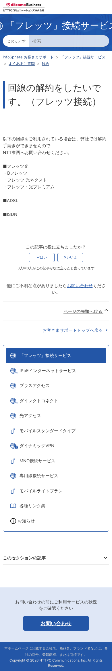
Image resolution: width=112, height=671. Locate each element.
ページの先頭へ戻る (83, 311)
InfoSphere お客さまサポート (28, 57)
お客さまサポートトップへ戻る (73, 330)
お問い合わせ (80, 285)
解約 (45, 63)
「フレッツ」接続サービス (83, 57)
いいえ (72, 257)
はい (43, 257)
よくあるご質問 (22, 63)
